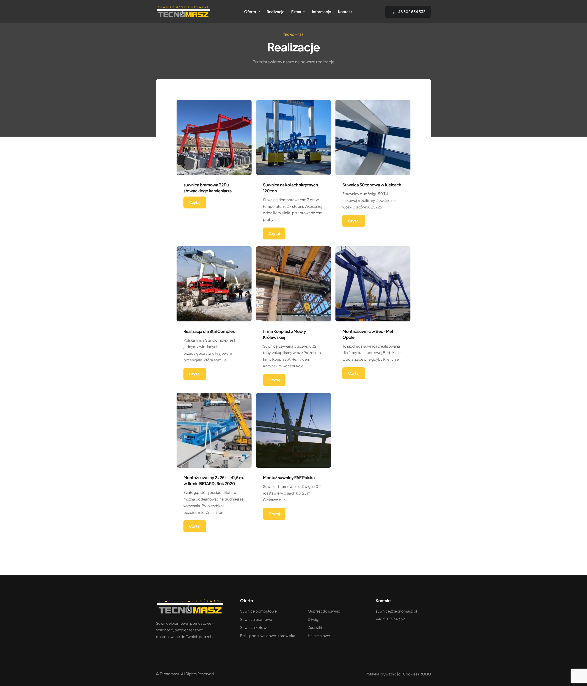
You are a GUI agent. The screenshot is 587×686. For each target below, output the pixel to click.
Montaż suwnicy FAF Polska (289, 477)
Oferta (250, 12)
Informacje (321, 12)
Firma (296, 12)
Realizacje (275, 12)
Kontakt (345, 12)
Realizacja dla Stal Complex (209, 331)
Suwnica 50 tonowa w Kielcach (371, 184)
